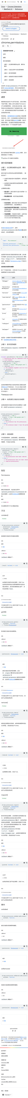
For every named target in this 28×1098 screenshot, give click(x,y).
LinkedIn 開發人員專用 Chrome (8, 1081)
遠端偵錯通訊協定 (21, 282)
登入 (25, 2)
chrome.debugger (16, 281)
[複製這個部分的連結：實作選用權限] (14, 163)
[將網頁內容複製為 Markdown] (8, 46)
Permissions (12, 625)
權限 (20, 230)
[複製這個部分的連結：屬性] (4, 480)
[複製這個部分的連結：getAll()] (7, 612)
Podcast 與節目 (5, 1070)
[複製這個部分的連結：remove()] (9, 703)
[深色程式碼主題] (23, 237)
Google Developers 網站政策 (11, 1040)
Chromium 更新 (5, 1062)
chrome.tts (15, 319)
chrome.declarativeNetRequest (20, 288)
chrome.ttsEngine (16, 323)
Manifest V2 (8, 9)
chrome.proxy (22, 313)
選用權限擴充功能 (12, 116)
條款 (2, 1090)
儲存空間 (16, 120)
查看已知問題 (4, 1056)
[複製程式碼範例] (25, 237)
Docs (3, 7)
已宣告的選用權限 (9, 88)
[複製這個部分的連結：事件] (6, 905)
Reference (19, 9)
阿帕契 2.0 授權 (18, 1039)
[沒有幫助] (13, 39)
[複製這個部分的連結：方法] (6, 511)
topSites (17, 152)
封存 (2, 1067)
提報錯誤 (3, 1053)
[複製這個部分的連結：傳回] (4, 595)
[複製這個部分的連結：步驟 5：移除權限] (14, 434)
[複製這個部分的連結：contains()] (9, 515)
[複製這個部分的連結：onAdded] (9, 909)
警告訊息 (4, 387)
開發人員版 (22, 297)
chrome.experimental (17, 300)
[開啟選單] (2, 2)
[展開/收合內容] (14, 51)
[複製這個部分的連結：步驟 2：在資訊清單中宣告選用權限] (2, 224)
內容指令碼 (15, 494)
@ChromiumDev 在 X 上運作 (8, 1076)
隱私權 (6, 1090)
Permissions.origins (15, 261)
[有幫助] (11, 39)
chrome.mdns (22, 309)
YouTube (3, 1079)
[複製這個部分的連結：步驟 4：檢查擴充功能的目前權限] (2, 402)
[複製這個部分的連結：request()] (9, 795)
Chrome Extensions (14, 7)
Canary (17, 297)
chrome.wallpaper (16, 331)
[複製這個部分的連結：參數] (4, 541)
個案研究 (3, 1065)
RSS (2, 1084)
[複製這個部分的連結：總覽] (6, 97)
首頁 (2, 34)
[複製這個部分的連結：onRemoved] (11, 969)
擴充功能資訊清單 (7, 228)
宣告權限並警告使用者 (10, 340)
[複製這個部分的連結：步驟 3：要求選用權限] (18, 344)
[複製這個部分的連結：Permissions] (11, 475)
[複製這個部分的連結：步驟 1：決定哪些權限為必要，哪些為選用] (7, 170)
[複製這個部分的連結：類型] (6, 471)
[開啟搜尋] (18, 2)
